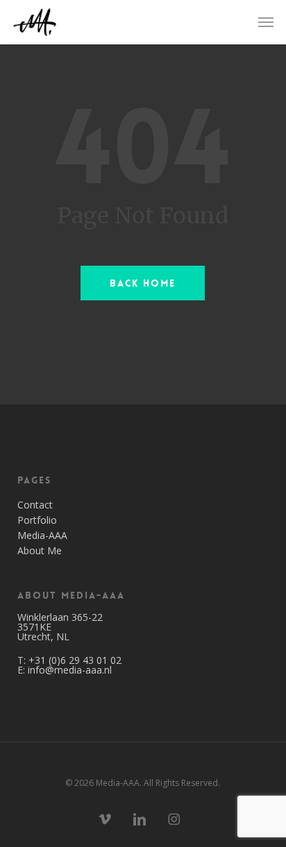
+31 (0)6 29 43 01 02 (74, 660)
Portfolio (37, 520)
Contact (35, 505)
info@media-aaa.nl (70, 669)
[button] (266, 22)
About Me (39, 551)
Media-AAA (42, 535)
